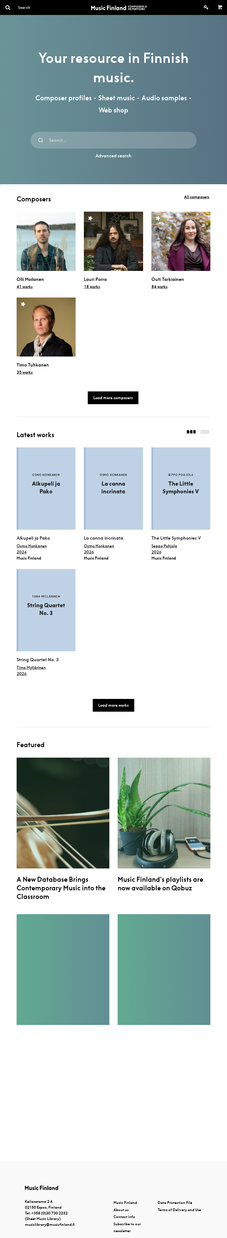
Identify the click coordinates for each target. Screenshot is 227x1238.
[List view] (204, 432)
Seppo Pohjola (164, 546)
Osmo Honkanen (32, 546)
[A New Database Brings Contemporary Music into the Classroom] (63, 813)
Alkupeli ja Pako (33, 538)
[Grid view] (191, 432)
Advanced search (113, 156)
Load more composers (113, 397)
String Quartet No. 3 (38, 659)
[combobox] (113, 140)
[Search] (34, 7)
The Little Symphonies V (176, 538)
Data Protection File (175, 1202)
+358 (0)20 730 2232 (49, 1213)
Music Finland (125, 1202)
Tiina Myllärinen (31, 667)
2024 (22, 552)
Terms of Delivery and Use (179, 1210)
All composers (196, 196)
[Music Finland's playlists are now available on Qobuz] (164, 813)
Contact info (124, 1216)
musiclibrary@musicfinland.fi (50, 1224)
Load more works (113, 705)
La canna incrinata (103, 538)
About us (121, 1210)
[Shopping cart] (220, 7)
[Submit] (41, 140)
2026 (89, 552)
